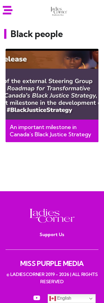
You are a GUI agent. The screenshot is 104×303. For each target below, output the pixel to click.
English (63, 298)
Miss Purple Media (52, 263)
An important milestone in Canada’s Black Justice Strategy (50, 130)
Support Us (52, 234)
